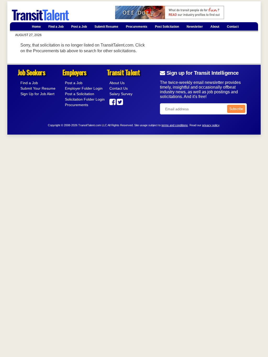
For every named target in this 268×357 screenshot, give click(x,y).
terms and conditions (174, 125)
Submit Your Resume (37, 88)
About (214, 26)
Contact (233, 26)
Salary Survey (120, 94)
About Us (117, 83)
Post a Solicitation (79, 94)
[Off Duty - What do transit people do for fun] (160, 18)
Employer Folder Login (84, 88)
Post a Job (79, 26)
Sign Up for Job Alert (37, 94)
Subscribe (236, 109)
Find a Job (56, 26)
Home (36, 26)
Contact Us (118, 88)
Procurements (136, 26)
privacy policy (210, 125)
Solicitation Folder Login (85, 99)
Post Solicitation (167, 26)
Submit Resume (106, 26)
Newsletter (195, 26)
